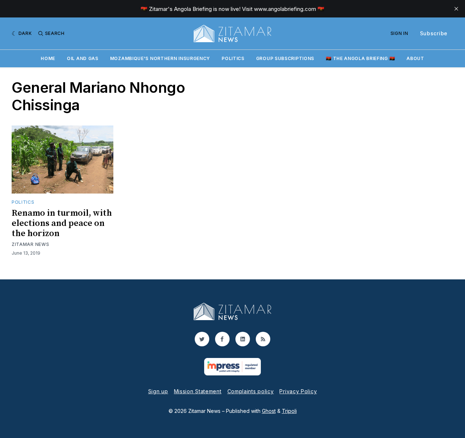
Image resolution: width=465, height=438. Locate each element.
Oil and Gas (82, 58)
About (415, 58)
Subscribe (434, 33)
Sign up (158, 391)
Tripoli (289, 411)
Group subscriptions (285, 58)
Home (48, 58)
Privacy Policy (298, 391)
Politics (233, 58)
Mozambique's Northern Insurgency (160, 58)
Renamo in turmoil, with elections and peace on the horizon (62, 223)
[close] (456, 9)
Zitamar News (30, 244)
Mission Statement (198, 391)
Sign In (399, 33)
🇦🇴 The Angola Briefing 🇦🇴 (360, 58)
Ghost (269, 411)
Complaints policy (250, 391)
